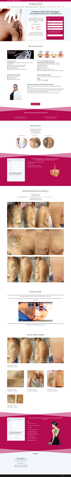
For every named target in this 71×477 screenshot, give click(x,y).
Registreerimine (35, 104)
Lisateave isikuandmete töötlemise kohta (14, 174)
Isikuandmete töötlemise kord (20, 460)
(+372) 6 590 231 (53, 18)
